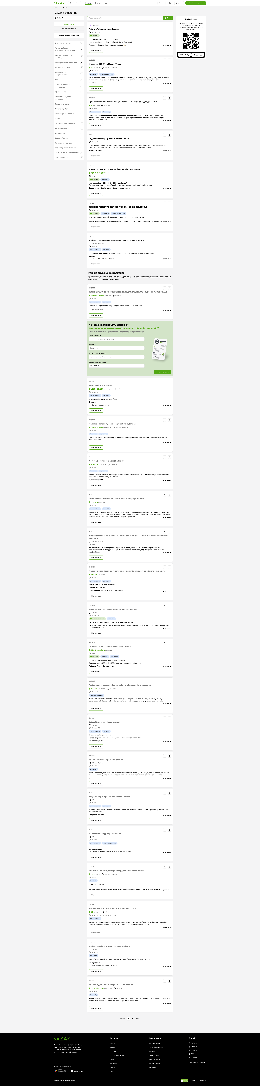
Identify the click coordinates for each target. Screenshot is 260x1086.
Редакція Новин (154, 1059)
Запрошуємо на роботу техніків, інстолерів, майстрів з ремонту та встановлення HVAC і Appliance (129, 537)
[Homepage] (59, 3)
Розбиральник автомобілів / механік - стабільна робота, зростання (120, 685)
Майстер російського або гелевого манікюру (110, 946)
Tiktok (193, 1054)
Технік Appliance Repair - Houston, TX (106, 760)
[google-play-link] (61, 1071)
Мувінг (57, 119)
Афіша (112, 1059)
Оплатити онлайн (199, 1062)
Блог (111, 1072)
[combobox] (93, 339)
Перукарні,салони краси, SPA (66, 63)
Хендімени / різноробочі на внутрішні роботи (109, 797)
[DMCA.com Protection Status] (184, 1080)
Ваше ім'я (92, 344)
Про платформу (154, 1043)
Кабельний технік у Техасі (101, 385)
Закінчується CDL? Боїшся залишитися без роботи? (113, 609)
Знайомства (114, 1063)
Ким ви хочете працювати (97, 353)
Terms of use (202, 1081)
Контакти (152, 1068)
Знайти (169, 18)
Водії (56, 80)
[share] (164, 25)
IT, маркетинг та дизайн (64, 143)
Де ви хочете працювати (97, 362)
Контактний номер (95, 335)
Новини (112, 1068)
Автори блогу (154, 1055)
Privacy (193, 1081)
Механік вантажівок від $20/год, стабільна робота (112, 908)
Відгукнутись (96, 50)
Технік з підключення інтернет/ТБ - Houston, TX (111, 985)
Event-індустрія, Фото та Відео (67, 153)
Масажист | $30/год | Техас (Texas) (105, 64)
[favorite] (169, 25)
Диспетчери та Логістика (64, 114)
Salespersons (60, 133)
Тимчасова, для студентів (65, 123)
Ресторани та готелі (62, 67)
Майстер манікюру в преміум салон (105, 834)
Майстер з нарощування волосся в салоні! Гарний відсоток (116, 240)
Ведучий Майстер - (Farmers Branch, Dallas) (109, 139)
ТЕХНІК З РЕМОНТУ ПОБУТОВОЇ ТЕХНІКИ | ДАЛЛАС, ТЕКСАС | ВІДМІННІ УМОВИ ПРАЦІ (128, 292)
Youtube (194, 1050)
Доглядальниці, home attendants (63, 98)
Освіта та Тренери (62, 138)
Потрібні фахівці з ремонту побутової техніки (110, 646)
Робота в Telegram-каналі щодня (104, 29)
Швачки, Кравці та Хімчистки (66, 148)
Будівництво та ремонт (64, 43)
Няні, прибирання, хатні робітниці (64, 56)
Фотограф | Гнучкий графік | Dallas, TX (106, 461)
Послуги (98, 3)
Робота (88, 3)
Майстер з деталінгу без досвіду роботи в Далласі (112, 424)
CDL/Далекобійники (117, 1055)
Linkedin (194, 1058)
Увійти (161, 3)
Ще (106, 3)
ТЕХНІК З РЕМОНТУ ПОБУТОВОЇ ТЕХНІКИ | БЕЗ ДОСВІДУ (114, 169)
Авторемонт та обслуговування (61, 73)
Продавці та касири (62, 104)
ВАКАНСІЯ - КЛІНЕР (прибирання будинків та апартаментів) (116, 870)
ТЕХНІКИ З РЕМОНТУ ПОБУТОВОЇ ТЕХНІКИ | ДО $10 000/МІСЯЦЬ (118, 207)
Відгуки (152, 1051)
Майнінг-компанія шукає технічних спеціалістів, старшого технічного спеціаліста (127, 571)
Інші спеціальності (62, 158)
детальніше (167, 45)
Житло (112, 1047)
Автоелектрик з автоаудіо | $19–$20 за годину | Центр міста (116, 498)
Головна (56, 8)
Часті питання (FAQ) (156, 1047)
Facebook (194, 1047)
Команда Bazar (154, 1063)
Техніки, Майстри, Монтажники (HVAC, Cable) (65, 49)
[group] (69, 26)
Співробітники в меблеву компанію (105, 722)
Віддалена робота (62, 109)
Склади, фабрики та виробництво (62, 85)
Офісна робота (60, 92)
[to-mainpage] (62, 1038)
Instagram (194, 1043)
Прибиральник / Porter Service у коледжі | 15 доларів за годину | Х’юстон (123, 102)
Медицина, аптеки (62, 128)
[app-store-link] (77, 1071)
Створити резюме (163, 372)
